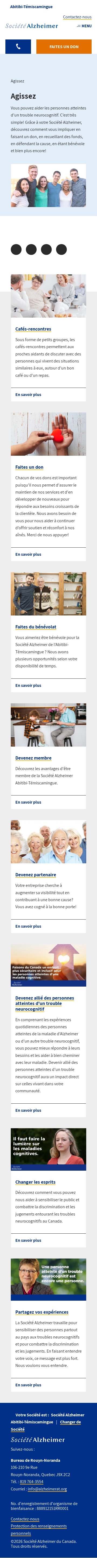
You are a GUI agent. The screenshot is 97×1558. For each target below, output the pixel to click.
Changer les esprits (35, 1182)
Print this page (61, 249)
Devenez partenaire (35, 874)
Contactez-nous (77, 17)
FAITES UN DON (64, 46)
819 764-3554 (31, 1481)
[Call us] (18, 46)
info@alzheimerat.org (47, 1489)
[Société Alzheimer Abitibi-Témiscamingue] (31, 26)
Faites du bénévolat (35, 627)
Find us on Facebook (41, 1449)
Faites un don (29, 467)
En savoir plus (28, 394)
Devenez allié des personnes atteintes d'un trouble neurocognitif (44, 1003)
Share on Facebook (16, 249)
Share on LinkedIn (46, 249)
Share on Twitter (31, 249)
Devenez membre (33, 758)
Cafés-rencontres (33, 329)
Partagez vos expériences (41, 1312)
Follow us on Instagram (50, 1449)
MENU (87, 25)
